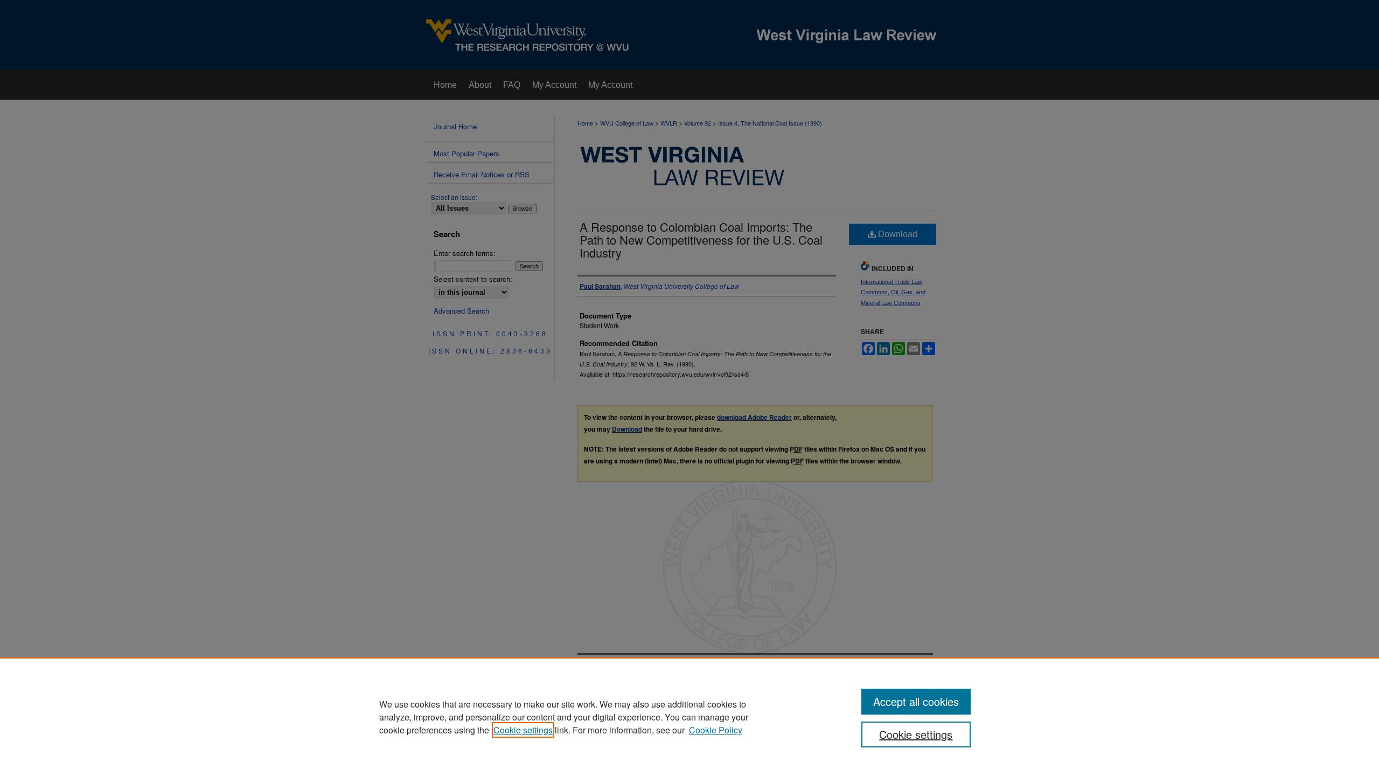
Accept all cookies (916, 701)
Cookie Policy (715, 730)
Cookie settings (523, 730)
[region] (689, 716)
